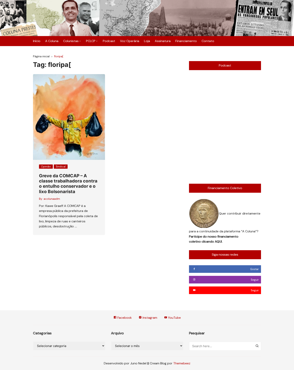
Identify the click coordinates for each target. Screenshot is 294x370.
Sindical (61, 166)
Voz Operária (129, 41)
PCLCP (90, 41)
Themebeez (181, 363)
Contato (208, 41)
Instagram (149, 318)
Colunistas (71, 41)
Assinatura (163, 41)
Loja (147, 41)
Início (36, 41)
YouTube (174, 318)
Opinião (46, 166)
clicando (208, 241)
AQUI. (218, 241)
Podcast (109, 41)
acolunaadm (52, 199)
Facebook (124, 318)
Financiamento (186, 41)
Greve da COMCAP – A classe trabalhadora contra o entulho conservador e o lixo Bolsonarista (68, 183)
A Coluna (51, 41)
